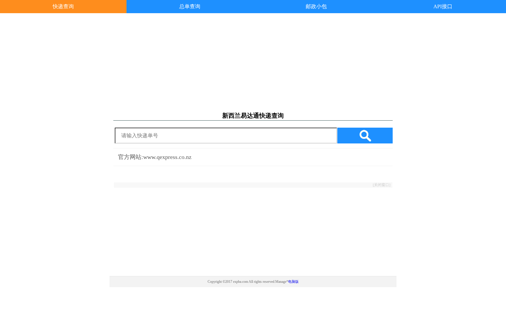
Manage (280, 282)
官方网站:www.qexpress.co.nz (155, 157)
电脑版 (293, 282)
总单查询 (189, 6)
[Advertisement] (253, 63)
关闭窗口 (381, 185)
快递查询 (63, 6)
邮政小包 (316, 6)
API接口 (442, 6)
